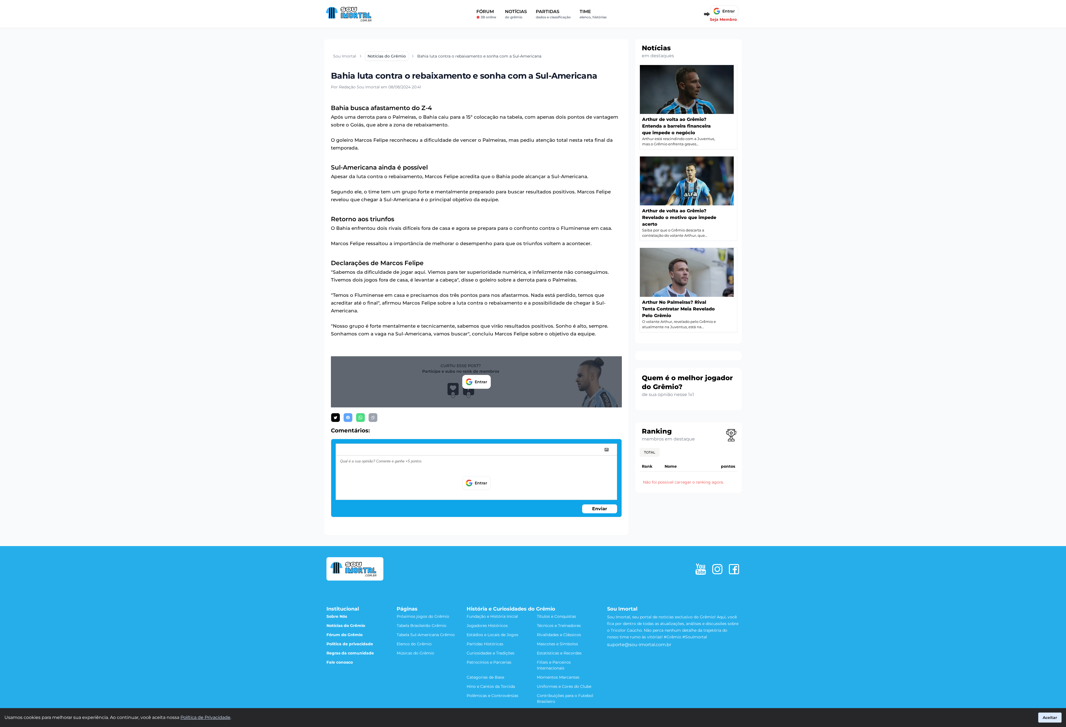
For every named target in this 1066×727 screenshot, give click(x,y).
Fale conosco (339, 662)
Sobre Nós (336, 616)
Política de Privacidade (205, 717)
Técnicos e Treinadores (559, 625)
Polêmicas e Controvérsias (492, 695)
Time (593, 14)
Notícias (516, 14)
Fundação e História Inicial (492, 616)
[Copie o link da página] (373, 417)
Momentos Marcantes (558, 677)
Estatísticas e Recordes (559, 653)
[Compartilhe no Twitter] (335, 417)
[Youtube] (700, 569)
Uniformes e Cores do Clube (564, 686)
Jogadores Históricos (487, 625)
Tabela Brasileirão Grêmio (421, 625)
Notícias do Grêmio (345, 625)
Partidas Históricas (485, 643)
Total (649, 452)
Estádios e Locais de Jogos (492, 634)
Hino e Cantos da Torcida (491, 686)
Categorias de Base (485, 677)
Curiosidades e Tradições (490, 653)
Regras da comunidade (350, 653)
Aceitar (1050, 717)
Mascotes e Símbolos (557, 643)
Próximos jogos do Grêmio (423, 616)
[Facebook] (734, 569)
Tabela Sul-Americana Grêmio (426, 634)
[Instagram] (717, 569)
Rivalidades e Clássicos (559, 634)
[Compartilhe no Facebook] (348, 417)
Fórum (486, 14)
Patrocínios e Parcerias (489, 662)
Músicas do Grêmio (415, 653)
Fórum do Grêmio (344, 634)
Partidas (553, 14)
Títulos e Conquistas (556, 616)
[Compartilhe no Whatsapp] (360, 417)
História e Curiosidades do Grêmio (511, 609)
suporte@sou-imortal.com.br (639, 644)
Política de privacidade (349, 643)
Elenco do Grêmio (414, 643)
